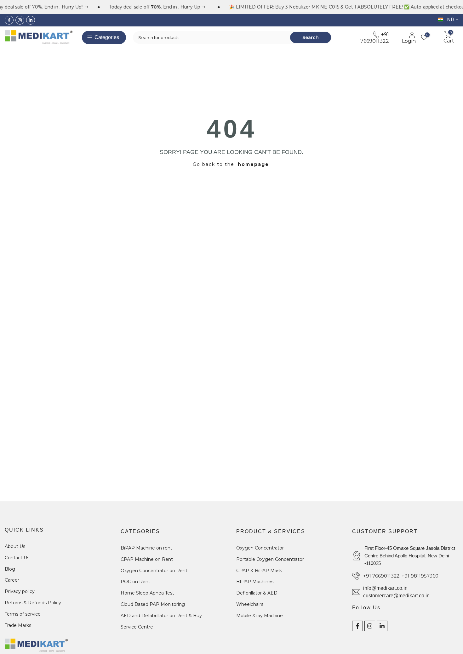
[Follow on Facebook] (9, 20)
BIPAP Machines (254, 581)
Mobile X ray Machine (259, 615)
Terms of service (23, 614)
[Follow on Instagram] (19, 20)
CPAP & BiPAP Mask (259, 570)
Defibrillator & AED (256, 593)
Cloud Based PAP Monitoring (153, 604)
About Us (15, 546)
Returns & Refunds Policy (33, 603)
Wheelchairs (249, 604)
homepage (253, 164)
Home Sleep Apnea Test (147, 593)
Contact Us (17, 558)
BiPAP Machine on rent (146, 548)
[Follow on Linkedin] (30, 20)
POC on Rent (135, 581)
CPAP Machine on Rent (147, 559)
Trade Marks (18, 625)
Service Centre (137, 627)
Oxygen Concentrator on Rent (154, 570)
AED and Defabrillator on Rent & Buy (161, 615)
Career (12, 580)
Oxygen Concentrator (260, 548)
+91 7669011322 (374, 37)
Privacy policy (20, 591)
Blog (10, 569)
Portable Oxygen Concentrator (270, 559)
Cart (448, 37)
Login (409, 41)
